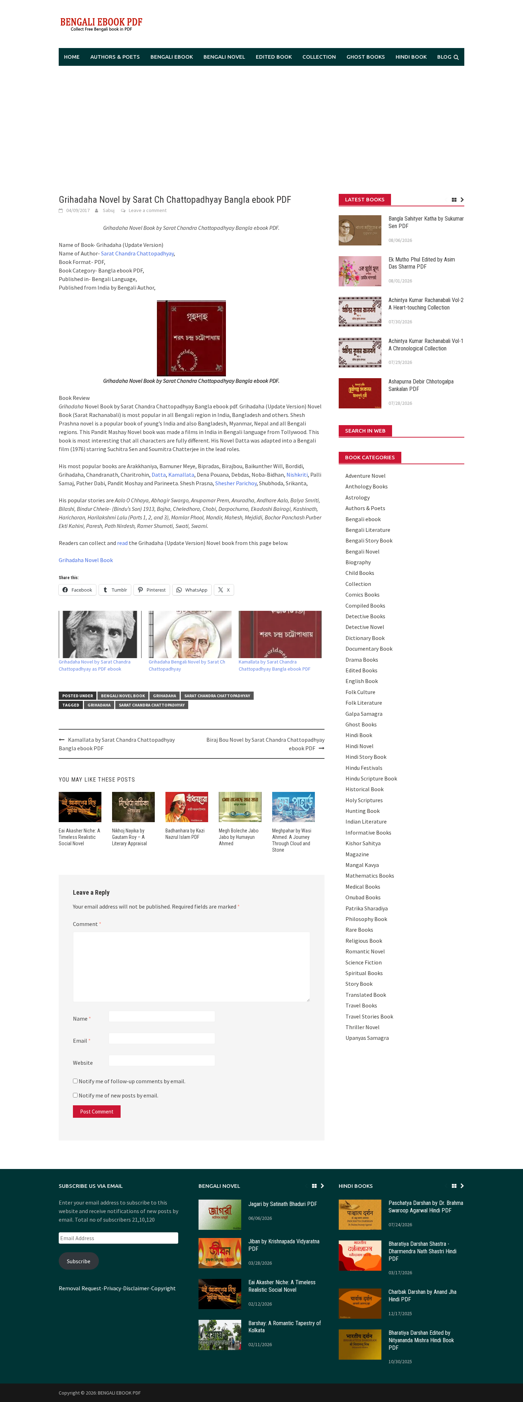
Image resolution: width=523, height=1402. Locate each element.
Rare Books (359, 929)
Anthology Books (366, 486)
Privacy (112, 1288)
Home (72, 57)
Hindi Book (411, 57)
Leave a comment (148, 210)
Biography (358, 562)
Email (82, 1040)
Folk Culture (360, 691)
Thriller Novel (362, 1027)
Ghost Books (366, 57)
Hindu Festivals (363, 767)
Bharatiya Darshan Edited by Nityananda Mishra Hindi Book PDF (421, 1340)
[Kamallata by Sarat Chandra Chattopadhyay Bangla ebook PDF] (280, 634)
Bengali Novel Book (123, 695)
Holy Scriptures (364, 800)
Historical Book (364, 789)
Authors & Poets (115, 57)
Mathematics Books (369, 875)
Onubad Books (363, 897)
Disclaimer (136, 1288)
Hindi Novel (359, 746)
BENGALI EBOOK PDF (119, 1393)
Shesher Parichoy (236, 483)
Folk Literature (363, 702)
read (122, 542)
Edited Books (361, 670)
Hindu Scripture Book (371, 778)
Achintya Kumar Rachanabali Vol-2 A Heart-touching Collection (426, 304)
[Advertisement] (261, 130)
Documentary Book (368, 648)
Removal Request (80, 1288)
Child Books (359, 572)
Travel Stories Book (369, 1016)
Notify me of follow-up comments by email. (132, 1081)
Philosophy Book (366, 918)
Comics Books (362, 594)
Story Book (359, 983)
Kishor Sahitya (363, 843)
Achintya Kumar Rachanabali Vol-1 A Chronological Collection (426, 345)
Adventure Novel (365, 475)
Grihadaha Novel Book (86, 560)
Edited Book (274, 57)
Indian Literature (366, 821)
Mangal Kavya (362, 864)
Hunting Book (362, 810)
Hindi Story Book (365, 756)
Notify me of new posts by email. (118, 1095)
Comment (87, 923)
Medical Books (362, 886)
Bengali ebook (171, 57)
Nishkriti (297, 474)
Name (82, 1018)
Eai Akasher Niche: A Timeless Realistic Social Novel (79, 837)
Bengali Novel (224, 57)
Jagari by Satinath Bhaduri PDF (282, 1204)
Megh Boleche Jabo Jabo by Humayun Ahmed (239, 837)
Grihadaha (164, 695)
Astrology (357, 497)
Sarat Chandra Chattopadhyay (137, 253)
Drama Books (361, 659)
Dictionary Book (365, 637)
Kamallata (181, 474)
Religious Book (363, 940)
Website (83, 1062)
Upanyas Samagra (367, 1037)
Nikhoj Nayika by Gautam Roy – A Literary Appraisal (129, 837)
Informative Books (368, 832)
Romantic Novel (365, 951)
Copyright (163, 1288)
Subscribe (78, 1261)
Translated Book (365, 994)
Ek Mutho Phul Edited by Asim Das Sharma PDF (422, 263)
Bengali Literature (367, 529)
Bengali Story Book (368, 540)
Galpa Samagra (363, 713)
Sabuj (109, 210)
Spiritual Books (364, 973)
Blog (444, 57)
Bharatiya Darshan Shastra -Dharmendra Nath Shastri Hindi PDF (422, 1251)
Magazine (357, 854)
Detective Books (365, 616)
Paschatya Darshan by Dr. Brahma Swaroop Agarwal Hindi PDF (426, 1207)
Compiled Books (365, 605)
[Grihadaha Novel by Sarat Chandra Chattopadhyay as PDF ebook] (100, 634)
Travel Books (361, 1005)
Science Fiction (363, 962)
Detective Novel (364, 626)
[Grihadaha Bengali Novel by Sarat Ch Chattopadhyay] (190, 634)
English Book (361, 680)
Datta (159, 474)
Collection (319, 57)
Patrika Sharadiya (366, 908)
